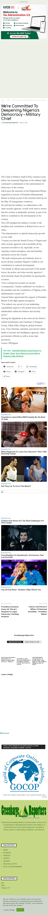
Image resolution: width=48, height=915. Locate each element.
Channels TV (5, 888)
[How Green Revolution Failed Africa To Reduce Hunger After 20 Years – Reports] (8, 650)
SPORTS (6, 858)
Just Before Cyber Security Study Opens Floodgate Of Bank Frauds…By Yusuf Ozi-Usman (24, 661)
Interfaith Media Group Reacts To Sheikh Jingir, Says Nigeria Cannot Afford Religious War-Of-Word (39, 660)
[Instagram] (19, 834)
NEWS (8, 100)
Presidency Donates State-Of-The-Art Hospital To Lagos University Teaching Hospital (10, 611)
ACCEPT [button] (20, 909)
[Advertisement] (24, 73)
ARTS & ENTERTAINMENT (12, 867)
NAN (2, 885)
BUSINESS (7, 853)
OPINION (6, 861)
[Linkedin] (24, 834)
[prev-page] (22, 668)
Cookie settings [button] (9, 910)
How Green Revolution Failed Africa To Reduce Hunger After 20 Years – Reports (8, 659)
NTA (2, 883)
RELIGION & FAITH (10, 864)
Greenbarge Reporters (10, 122)
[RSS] (29, 834)
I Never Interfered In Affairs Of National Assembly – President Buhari (37, 610)
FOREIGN (6, 855)
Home (2, 100)
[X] (33, 834)
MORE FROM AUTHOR (32, 642)
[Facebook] (14, 834)
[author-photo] (24, 627)
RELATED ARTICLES (15, 642)
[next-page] (25, 668)
